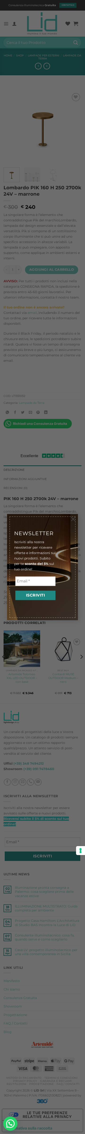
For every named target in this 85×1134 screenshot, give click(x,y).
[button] (10, 1124)
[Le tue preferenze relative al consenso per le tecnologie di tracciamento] (80, 850)
